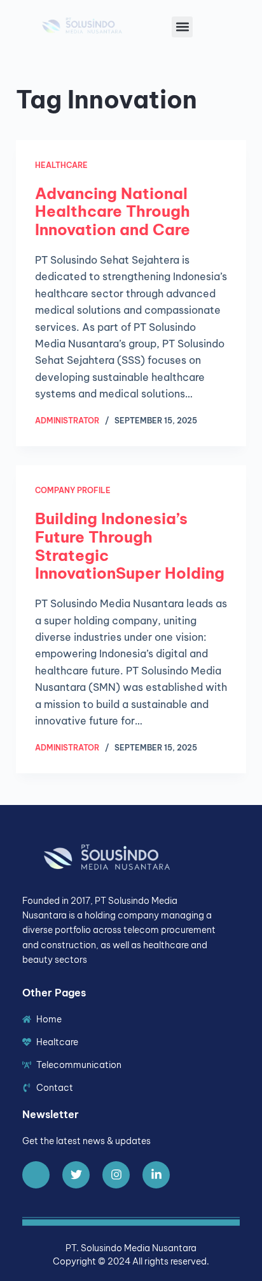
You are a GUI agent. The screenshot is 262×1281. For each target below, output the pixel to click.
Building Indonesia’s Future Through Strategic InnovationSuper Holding (129, 546)
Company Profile (73, 490)
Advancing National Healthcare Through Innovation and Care (112, 212)
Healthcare (61, 165)
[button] (182, 26)
